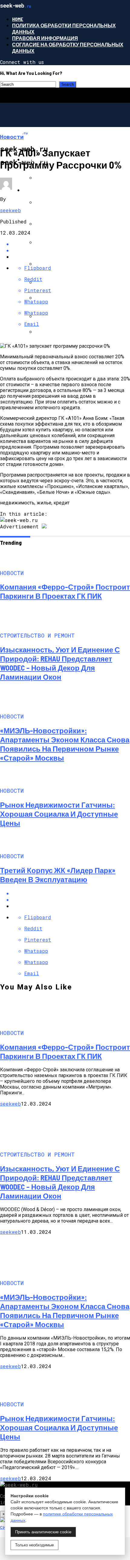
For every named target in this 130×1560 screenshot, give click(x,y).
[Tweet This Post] (71, 899)
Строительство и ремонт (58, 190)
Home (17, 19)
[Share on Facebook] (71, 893)
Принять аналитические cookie (43, 1532)
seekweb (10, 210)
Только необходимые (34, 1545)
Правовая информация (45, 38)
